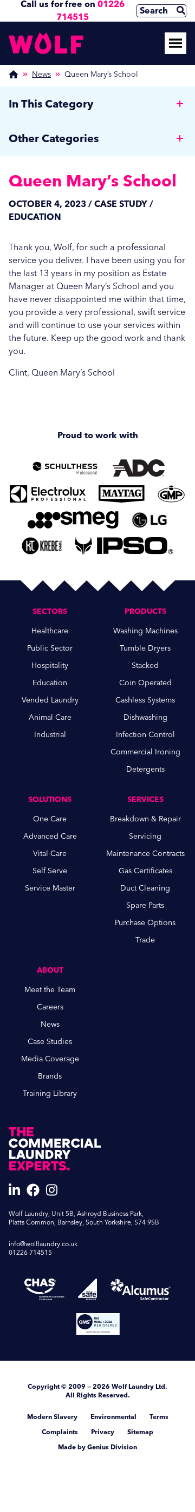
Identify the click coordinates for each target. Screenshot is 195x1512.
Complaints (60, 1432)
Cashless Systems (145, 700)
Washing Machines (145, 630)
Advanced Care (50, 836)
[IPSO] (124, 545)
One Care (50, 819)
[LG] (149, 519)
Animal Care (50, 717)
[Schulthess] (65, 468)
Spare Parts (145, 905)
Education (49, 682)
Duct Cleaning (145, 888)
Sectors (49, 611)
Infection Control (145, 734)
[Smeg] (73, 519)
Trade (145, 940)
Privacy (102, 1432)
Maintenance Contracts (145, 853)
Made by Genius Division (97, 1447)
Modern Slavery (52, 1417)
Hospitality (49, 665)
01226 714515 (30, 1252)
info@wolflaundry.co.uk (43, 1244)
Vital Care (50, 853)
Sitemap (140, 1432)
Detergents (145, 769)
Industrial (50, 734)
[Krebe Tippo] (42, 545)
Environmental (113, 1417)
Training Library (50, 1093)
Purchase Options (145, 922)
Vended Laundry (50, 700)
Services (145, 799)
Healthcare (49, 630)
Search (154, 10)
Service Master (50, 888)
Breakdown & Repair (145, 819)
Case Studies (50, 1041)
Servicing (145, 836)
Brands (50, 1076)
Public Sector (50, 648)
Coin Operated (145, 682)
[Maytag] (122, 494)
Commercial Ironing (145, 752)
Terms (159, 1417)
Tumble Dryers (145, 648)
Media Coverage (50, 1058)
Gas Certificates (145, 870)
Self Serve (49, 870)
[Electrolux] (47, 494)
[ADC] (139, 468)
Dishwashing (145, 717)
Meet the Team (49, 989)
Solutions (50, 799)
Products (145, 611)
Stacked (145, 665)
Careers (50, 1007)
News (41, 74)
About (50, 970)
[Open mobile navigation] (175, 43)
